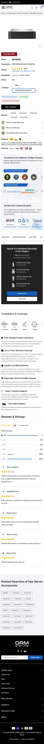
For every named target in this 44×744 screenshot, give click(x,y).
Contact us (22, 294)
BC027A (28, 599)
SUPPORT (33, 237)
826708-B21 (6, 604)
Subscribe (35, 657)
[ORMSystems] (21, 651)
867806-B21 (18, 628)
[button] (19, 54)
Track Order (5, 684)
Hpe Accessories (22, 13)
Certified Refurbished (23, 90)
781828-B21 (26, 610)
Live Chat (22, 299)
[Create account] (36, 8)
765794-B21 (6, 622)
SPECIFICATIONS (19, 237)
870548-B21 (18, 604)
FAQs (3, 679)
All (5, 435)
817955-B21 (18, 599)
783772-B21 (17, 622)
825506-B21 (27, 593)
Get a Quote (10, 107)
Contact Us (5, 675)
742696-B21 (15, 610)
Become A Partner (8, 688)
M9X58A (5, 593)
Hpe (13, 80)
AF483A (5, 610)
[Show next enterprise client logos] (42, 191)
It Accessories (11, 13)
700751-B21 (28, 622)
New (16, 85)
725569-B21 (6, 628)
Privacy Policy (14, 739)
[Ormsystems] (18, 651)
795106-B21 (6, 616)
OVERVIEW (5, 237)
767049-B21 (15, 593)
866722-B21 (29, 616)
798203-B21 (6, 599)
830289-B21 (30, 604)
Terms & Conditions (27, 739)
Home (3, 13)
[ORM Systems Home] (9, 7)
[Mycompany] (25, 651)
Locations (5, 693)
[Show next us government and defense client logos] (42, 177)
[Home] (22, 644)
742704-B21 (17, 616)
